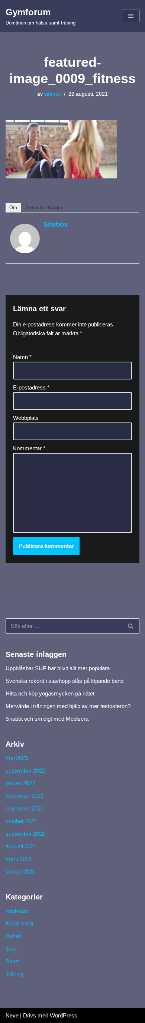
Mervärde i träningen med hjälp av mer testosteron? (68, 706)
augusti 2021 (21, 846)
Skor (11, 948)
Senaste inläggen (44, 207)
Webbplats (26, 418)
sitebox (52, 94)
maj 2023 (17, 758)
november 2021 (25, 808)
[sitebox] (25, 251)
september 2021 (25, 833)
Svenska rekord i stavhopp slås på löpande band (64, 681)
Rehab (14, 936)
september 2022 (25, 770)
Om (13, 207)
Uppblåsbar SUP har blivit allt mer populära (58, 668)
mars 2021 (19, 859)
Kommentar (29, 448)
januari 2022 (20, 783)
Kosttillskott (19, 923)
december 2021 (25, 796)
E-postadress (31, 387)
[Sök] (131, 626)
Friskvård (17, 911)
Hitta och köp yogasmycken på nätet (50, 693)
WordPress (63, 1015)
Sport (12, 961)
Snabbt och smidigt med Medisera (47, 719)
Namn (22, 357)
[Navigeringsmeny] (130, 16)
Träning (14, 974)
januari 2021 (20, 871)
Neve (12, 1015)
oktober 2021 (21, 821)
